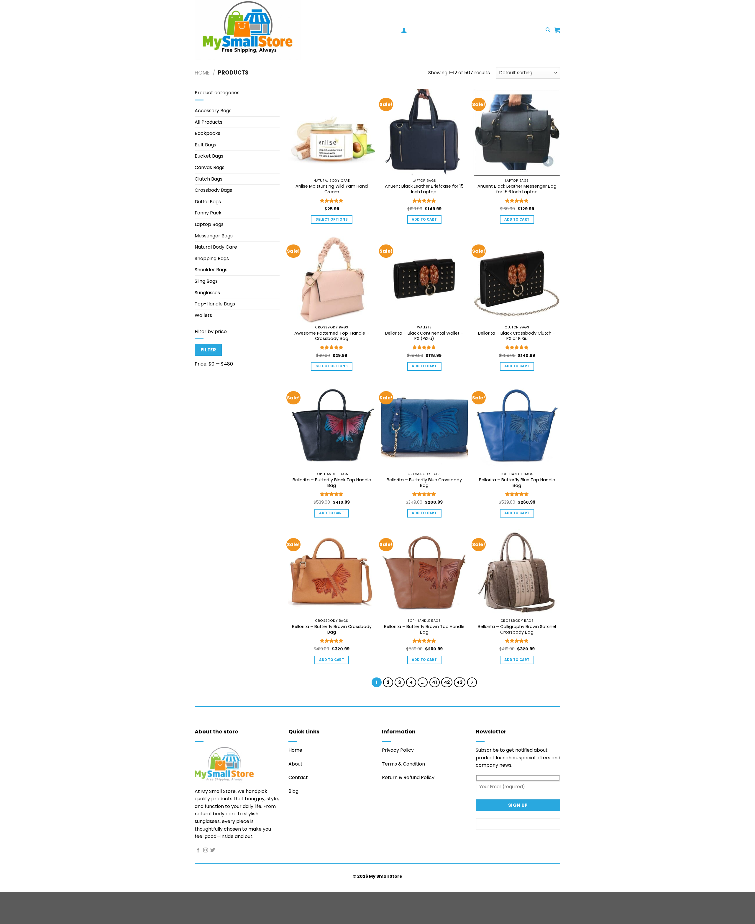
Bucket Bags (209, 156)
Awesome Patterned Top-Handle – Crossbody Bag (331, 335)
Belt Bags (205, 144)
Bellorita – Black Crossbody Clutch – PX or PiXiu (517, 335)
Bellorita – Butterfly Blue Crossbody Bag (424, 482)
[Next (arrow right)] (23, 914)
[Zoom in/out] (6, 897)
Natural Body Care (216, 247)
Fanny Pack (208, 212)
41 (434, 682)
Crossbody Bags (213, 190)
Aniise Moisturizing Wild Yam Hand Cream (332, 189)
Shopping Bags (212, 258)
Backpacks (207, 133)
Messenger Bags (214, 235)
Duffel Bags (208, 201)
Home (202, 72)
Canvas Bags (209, 167)
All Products (208, 122)
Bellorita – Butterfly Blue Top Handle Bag (517, 482)
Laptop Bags (209, 224)
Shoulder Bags (211, 269)
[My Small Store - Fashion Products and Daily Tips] (298, 30)
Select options (332, 219)
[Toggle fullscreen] (23, 897)
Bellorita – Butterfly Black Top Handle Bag (332, 482)
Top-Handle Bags (215, 303)
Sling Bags (206, 281)
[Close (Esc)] (57, 897)
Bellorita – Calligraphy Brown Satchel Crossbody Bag (517, 629)
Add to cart (424, 219)
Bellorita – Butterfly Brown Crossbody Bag (332, 629)
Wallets (203, 315)
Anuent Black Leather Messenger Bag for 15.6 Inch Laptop (517, 189)
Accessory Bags (213, 110)
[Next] (472, 682)
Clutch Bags (208, 179)
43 (460, 682)
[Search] (548, 29)
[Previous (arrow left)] (6, 914)
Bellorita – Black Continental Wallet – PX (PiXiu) (424, 335)
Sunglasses (207, 292)
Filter (208, 350)
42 (447, 682)
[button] (404, 30)
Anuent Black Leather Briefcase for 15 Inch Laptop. (424, 189)
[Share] (40, 897)
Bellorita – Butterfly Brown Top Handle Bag (424, 629)
